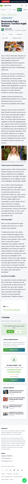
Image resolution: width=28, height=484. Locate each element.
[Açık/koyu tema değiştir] (22, 5)
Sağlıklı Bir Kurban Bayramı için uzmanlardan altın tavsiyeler (16, 391)
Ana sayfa (3, 14)
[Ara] (10, 9)
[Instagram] (10, 470)
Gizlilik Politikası (5, 479)
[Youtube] (14, 470)
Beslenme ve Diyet (11, 14)
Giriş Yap (10, 331)
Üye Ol (19, 9)
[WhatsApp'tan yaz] (24, 480)
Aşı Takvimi (16, 473)
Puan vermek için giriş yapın (11, 310)
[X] (6, 470)
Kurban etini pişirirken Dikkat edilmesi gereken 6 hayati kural (17, 398)
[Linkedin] (18, 470)
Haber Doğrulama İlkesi (6, 476)
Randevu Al (14, 380)
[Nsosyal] (21, 470)
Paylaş (11, 34)
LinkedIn (6, 38)
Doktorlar (3, 473)
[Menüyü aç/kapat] (26, 5)
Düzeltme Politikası (18, 476)
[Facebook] (2, 470)
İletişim (25, 9)
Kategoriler (9, 473)
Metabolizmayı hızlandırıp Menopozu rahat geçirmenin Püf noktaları (16, 413)
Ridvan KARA (8, 29)
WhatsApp (19, 34)
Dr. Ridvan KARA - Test (14, 365)
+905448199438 (6, 458)
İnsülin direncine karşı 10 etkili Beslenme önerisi (16, 405)
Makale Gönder (14, 350)
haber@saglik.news (7, 461)
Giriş (14, 9)
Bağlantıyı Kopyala (17, 38)
